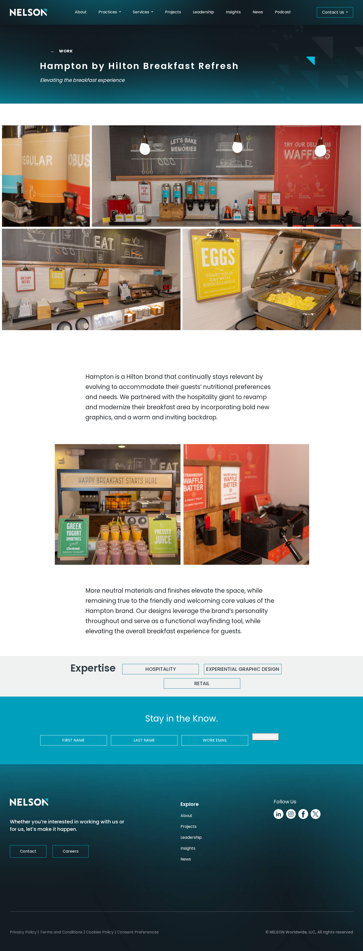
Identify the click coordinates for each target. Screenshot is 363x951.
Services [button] (141, 12)
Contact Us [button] (333, 12)
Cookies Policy (100, 932)
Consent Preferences (138, 932)
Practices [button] (108, 12)
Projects (173, 12)
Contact (28, 851)
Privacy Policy (23, 932)
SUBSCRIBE (265, 737)
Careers (71, 851)
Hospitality (160, 669)
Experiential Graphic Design (242, 669)
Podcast (283, 12)
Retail (202, 683)
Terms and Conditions (61, 932)
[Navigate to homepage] (28, 12)
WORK (61, 51)
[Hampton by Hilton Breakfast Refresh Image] (46, 176)
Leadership (203, 12)
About (81, 12)
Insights (233, 12)
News (258, 12)
